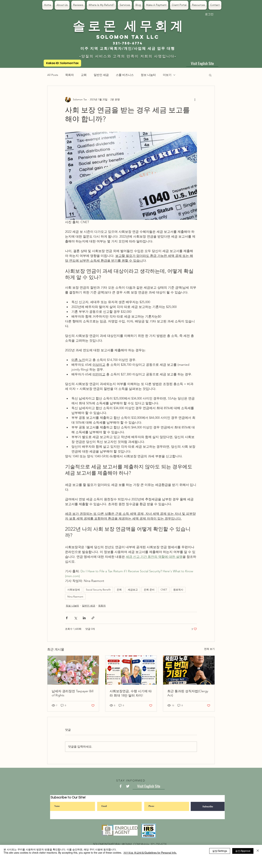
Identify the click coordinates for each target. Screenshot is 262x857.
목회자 (69, 75)
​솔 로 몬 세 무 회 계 (128, 25)
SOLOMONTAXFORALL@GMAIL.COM (116, 844)
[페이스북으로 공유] (66, 618)
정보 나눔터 (148, 75)
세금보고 (133, 589)
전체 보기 (209, 648)
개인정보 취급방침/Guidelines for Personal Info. (150, 852)
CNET (164, 589)
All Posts (52, 75)
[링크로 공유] (93, 618)
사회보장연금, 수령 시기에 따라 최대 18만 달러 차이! (131, 693)
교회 (84, 75)
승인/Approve (242, 851)
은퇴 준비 (149, 589)
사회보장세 (73, 589)
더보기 (167, 75)
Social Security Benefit (98, 589)
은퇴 (119, 589)
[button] (210, 75)
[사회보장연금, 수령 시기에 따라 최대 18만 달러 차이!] (131, 670)
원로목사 (178, 589)
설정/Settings (219, 851)
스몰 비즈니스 (125, 75)
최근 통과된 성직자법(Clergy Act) (187, 693)
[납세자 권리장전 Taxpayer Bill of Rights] (73, 670)
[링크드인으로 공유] (84, 618)
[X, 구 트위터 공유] (75, 618)
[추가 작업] (195, 99)
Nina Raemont (75, 596)
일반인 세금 (101, 75)
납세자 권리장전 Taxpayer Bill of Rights (72, 693)
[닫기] (258, 851)
